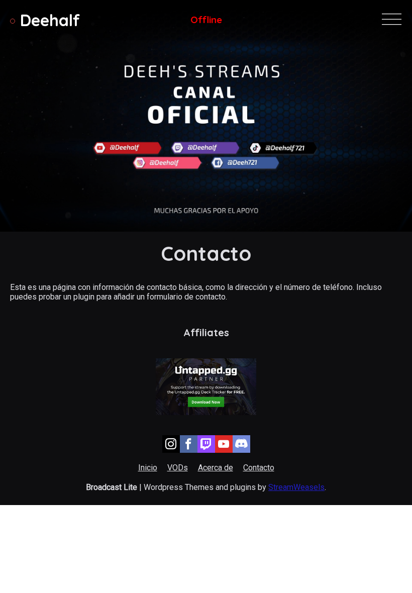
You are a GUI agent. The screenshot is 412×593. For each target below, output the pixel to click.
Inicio (147, 467)
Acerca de (215, 467)
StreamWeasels (296, 487)
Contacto (258, 467)
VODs (177, 467)
